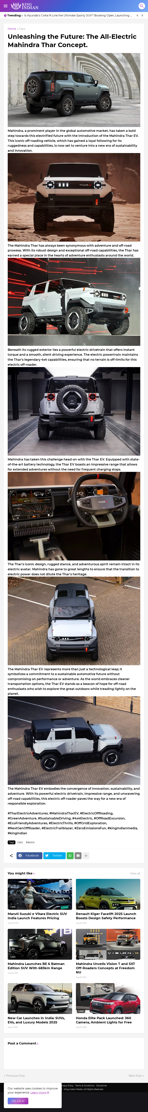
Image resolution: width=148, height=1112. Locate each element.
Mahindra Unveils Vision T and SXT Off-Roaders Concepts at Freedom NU (105, 968)
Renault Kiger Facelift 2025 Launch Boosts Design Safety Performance (106, 916)
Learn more (38, 1092)
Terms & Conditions (84, 1085)
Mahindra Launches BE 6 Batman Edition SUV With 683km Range (36, 966)
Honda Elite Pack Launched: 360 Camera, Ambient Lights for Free (104, 1020)
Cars (22, 28)
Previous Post (15, 1075)
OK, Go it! (18, 1101)
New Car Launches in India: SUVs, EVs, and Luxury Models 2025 (36, 1020)
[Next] (142, 15)
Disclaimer (101, 1085)
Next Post (135, 1075)
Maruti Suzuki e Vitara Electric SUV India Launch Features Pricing (37, 916)
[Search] (142, 6)
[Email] (78, 855)
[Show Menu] (5, 6)
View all (135, 873)
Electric (30, 842)
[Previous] (137, 15)
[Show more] (85, 855)
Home (12, 28)
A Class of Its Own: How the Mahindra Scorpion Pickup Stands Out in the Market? (79, 15)
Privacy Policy (66, 1085)
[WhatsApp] (70, 855)
